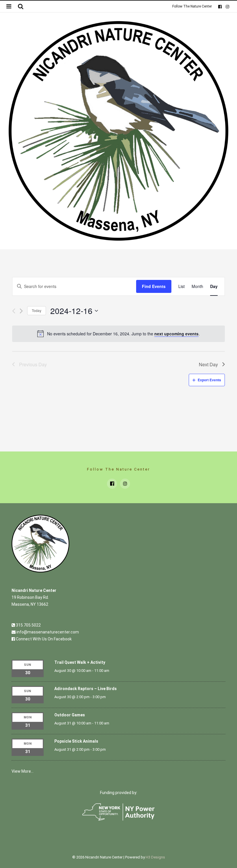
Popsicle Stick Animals (76, 741)
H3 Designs (155, 857)
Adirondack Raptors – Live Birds (85, 688)
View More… (23, 771)
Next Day (208, 364)
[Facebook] (220, 6)
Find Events (154, 286)
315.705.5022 (28, 625)
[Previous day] (13, 311)
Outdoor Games (69, 715)
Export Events (209, 379)
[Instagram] (227, 6)
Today (36, 310)
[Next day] (21, 311)
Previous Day (33, 364)
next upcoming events (176, 334)
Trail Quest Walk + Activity (79, 662)
